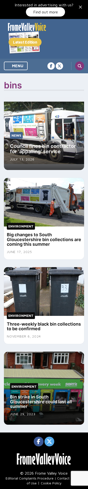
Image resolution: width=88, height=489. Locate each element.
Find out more (45, 12)
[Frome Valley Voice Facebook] (51, 66)
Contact (63, 478)
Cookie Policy (51, 483)
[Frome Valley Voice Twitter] (59, 66)
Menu (17, 66)
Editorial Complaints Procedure (30, 478)
